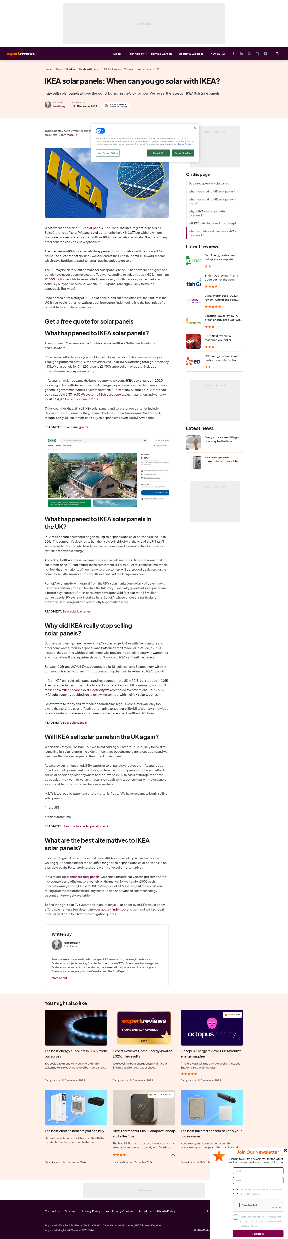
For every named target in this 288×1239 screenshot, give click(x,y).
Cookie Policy (184, 144)
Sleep (117, 53)
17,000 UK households (60, 279)
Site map (70, 1211)
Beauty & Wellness (191, 53)
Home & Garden (161, 53)
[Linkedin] (241, 54)
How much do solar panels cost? (85, 826)
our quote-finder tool (110, 909)
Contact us (52, 1211)
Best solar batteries (77, 611)
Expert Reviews (18, 54)
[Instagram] (257, 54)
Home (48, 68)
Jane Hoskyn (60, 106)
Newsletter (218, 53)
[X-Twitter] (249, 54)
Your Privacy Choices (120, 1211)
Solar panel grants (75, 427)
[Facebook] (233, 54)
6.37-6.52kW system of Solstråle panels (94, 394)
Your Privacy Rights (108, 153)
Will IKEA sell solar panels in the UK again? (214, 223)
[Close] (194, 128)
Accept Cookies (183, 153)
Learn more (66, 135)
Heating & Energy (89, 68)
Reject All (158, 153)
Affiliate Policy (165, 1211)
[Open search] (277, 54)
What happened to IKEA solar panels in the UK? (212, 201)
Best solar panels (75, 722)
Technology (136, 53)
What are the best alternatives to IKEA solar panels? (212, 233)
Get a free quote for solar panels (209, 183)
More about (59, 978)
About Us (145, 1211)
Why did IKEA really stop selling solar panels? (207, 213)
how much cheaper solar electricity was (83, 690)
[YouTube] (265, 54)
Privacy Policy (91, 1211)
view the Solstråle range (94, 343)
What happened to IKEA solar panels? (212, 191)
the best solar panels (84, 877)
